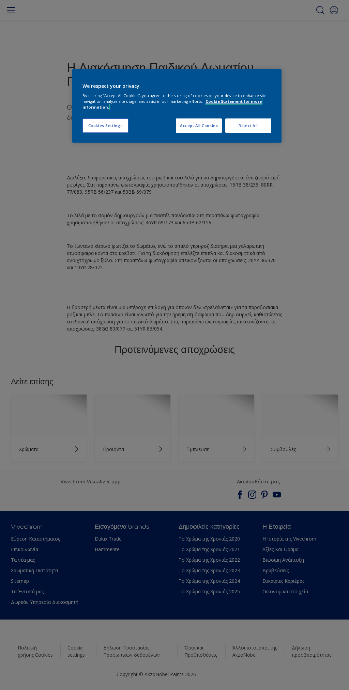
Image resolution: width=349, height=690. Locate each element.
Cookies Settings (105, 125)
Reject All (248, 125)
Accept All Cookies (199, 125)
